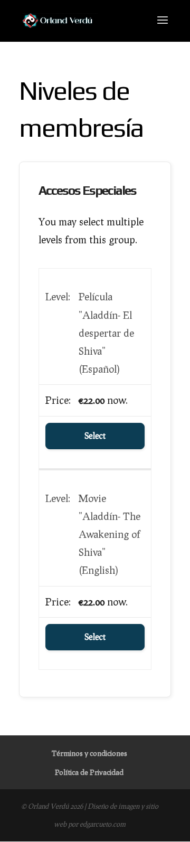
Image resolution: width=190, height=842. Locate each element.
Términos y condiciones (89, 753)
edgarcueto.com (103, 824)
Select (95, 436)
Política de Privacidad (89, 772)
